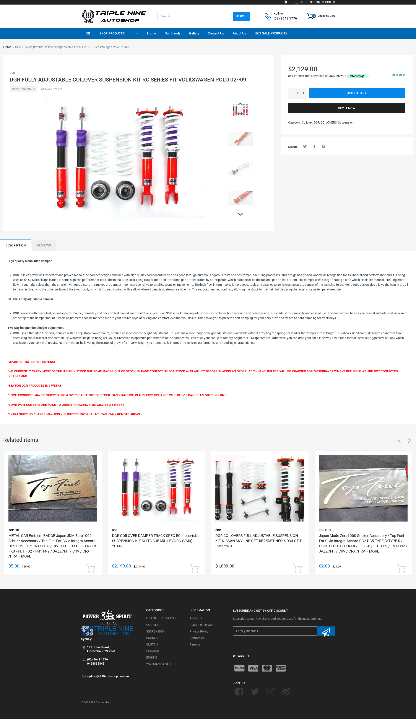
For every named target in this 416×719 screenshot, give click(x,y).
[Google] (323, 146)
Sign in (315, 2)
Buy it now (346, 108)
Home (7, 47)
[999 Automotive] (113, 16)
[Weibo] (286, 691)
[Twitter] (305, 146)
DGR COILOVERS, (325, 122)
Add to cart (356, 93)
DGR (12, 72)
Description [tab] (15, 245)
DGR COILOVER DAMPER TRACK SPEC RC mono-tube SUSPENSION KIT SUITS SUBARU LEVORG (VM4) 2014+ (155, 540)
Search (241, 16)
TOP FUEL (14, 530)
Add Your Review (51, 89)
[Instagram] (270, 691)
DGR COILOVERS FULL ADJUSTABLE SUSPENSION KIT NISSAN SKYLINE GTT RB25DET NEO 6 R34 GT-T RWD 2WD (258, 540)
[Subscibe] (326, 631)
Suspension (346, 122)
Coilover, (307, 122)
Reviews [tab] (44, 245)
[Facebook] (314, 146)
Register (328, 2)
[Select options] (90, 569)
